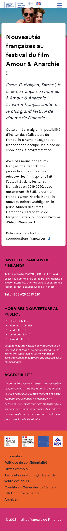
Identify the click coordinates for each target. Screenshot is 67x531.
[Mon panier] (31, 8)
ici (48, 238)
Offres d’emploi (16, 468)
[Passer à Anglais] (39, 4)
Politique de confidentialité (25, 462)
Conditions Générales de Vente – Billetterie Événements (30, 490)
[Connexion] (38, 9)
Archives (12, 29)
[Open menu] (59, 5)
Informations (14, 456)
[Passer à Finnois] (30, 4)
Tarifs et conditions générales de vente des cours (30, 478)
